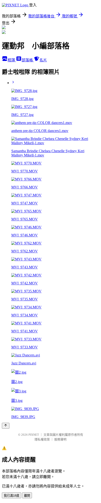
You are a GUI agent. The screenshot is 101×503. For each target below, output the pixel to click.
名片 (43, 60)
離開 (27, 495)
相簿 (12, 60)
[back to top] (5, 426)
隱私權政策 (42, 439)
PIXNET (33, 434)
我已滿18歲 (11, 495)
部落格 (28, 60)
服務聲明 (60, 439)
